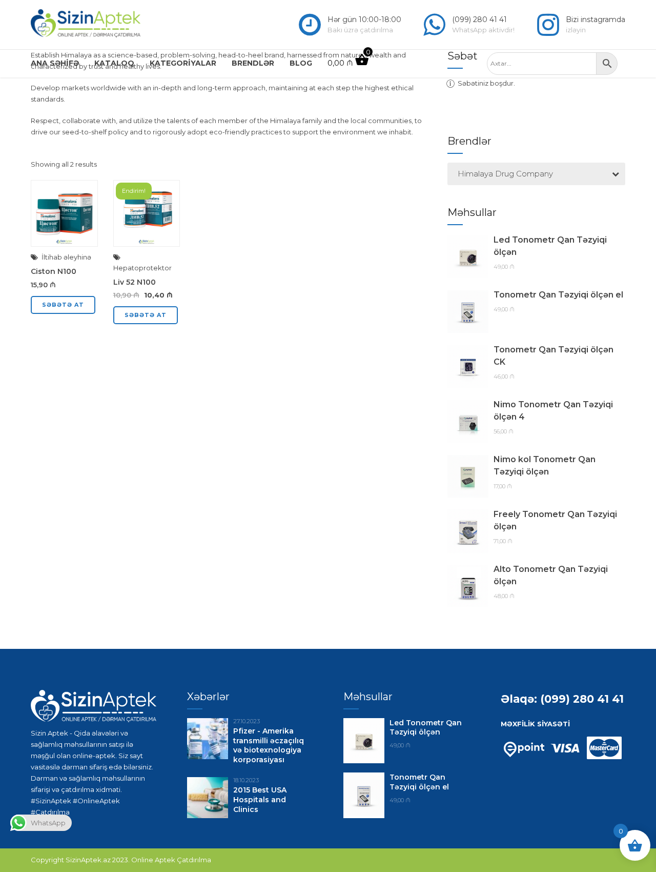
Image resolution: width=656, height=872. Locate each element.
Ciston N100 (53, 271)
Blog (301, 63)
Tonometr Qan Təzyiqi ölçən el (558, 295)
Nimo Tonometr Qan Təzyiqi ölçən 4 (553, 411)
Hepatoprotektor (142, 268)
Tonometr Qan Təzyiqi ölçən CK (553, 356)
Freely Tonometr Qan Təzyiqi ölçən (555, 520)
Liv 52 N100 (134, 282)
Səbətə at (63, 304)
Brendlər (253, 63)
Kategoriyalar (183, 63)
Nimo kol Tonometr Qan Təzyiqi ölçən (545, 465)
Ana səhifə (55, 63)
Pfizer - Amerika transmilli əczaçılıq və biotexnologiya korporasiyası (268, 745)
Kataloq (114, 63)
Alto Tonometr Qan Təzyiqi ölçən (551, 575)
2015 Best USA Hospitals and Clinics (259, 799)
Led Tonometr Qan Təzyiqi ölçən (550, 246)
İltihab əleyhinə (66, 257)
